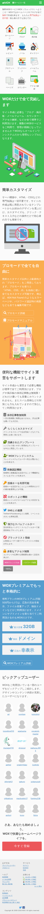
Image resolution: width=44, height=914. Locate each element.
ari (8, 713)
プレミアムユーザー (8, 865)
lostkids (35, 764)
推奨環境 (5, 877)
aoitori (8, 814)
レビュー (9, 53)
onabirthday (22, 764)
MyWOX (25, 868)
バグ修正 (30, 877)
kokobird (35, 713)
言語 (24, 870)
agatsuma (22, 730)
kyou (22, 814)
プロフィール (9, 69)
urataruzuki (35, 781)
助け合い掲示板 (7, 884)
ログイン (26, 865)
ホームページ (9, 36)
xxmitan (22, 713)
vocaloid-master (35, 730)
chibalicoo (8, 797)
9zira (35, 814)
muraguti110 (8, 747)
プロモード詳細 (16, 313)
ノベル (22, 53)
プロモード (6, 868)
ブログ (22, 37)
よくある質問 (6, 879)
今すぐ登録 (22, 846)
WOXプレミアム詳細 (19, 663)
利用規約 (5, 893)
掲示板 (34, 37)
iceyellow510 (8, 730)
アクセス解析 (34, 87)
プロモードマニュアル (20, 320)
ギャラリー (34, 53)
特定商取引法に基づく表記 (11, 902)
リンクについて (7, 895)
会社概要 (5, 898)
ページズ (9, 87)
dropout (22, 747)
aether (8, 764)
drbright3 (9, 781)
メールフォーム (34, 69)
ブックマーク (22, 69)
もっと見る (38, 886)
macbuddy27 (22, 797)
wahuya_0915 (35, 747)
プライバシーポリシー (9, 900)
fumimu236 (35, 797)
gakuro (22, 781)
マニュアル (6, 881)
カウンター (22, 87)
